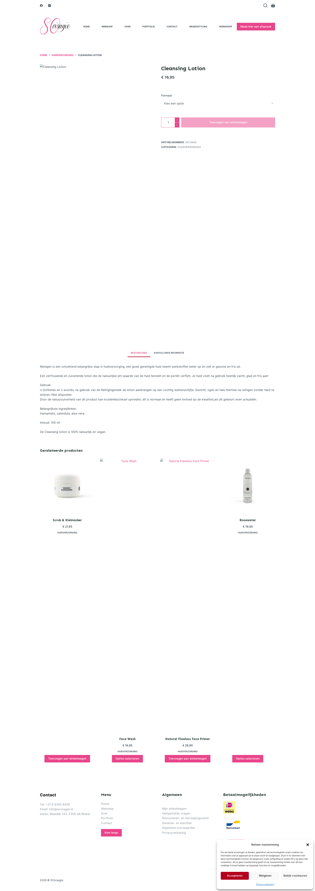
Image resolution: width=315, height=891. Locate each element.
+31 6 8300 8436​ (58, 804)
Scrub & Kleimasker (67, 520)
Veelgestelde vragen (176, 813)
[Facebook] (41, 5)
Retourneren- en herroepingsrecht (185, 818)
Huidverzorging (189, 147)
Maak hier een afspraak (255, 26)
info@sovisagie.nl (61, 809)
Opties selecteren (127, 758)
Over (128, 26)
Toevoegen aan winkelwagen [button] (67, 758)
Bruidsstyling (198, 26)
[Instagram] (49, 5)
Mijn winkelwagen (174, 808)
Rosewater (248, 520)
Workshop (225, 26)
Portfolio (148, 26)
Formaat (166, 95)
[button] (308, 845)
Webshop (107, 26)
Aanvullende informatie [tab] (169, 352)
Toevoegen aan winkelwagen (228, 122)
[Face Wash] (127, 595)
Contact (172, 26)
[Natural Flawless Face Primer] (187, 595)
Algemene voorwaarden (178, 828)
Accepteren (235, 875)
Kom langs (111, 832)
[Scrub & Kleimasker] (67, 486)
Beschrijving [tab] (139, 352)
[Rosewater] (247, 486)
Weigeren (265, 875)
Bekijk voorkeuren (295, 875)
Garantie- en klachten (177, 823)
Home (86, 26)
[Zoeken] (265, 5)
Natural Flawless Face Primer (187, 739)
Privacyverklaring (265, 884)
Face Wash (127, 739)
